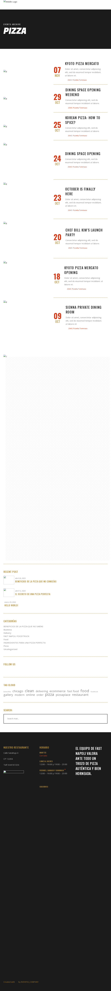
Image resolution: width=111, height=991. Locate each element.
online (30, 694)
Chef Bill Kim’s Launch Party (84, 232)
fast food (73, 691)
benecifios (7, 692)
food (84, 690)
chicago (17, 691)
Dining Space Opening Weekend (83, 92)
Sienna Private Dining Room (84, 309)
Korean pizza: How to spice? (82, 120)
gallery (8, 694)
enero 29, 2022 (10, 602)
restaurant (80, 694)
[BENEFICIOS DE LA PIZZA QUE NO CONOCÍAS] (9, 580)
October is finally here (80, 191)
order (40, 695)
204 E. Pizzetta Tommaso (77, 80)
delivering (42, 691)
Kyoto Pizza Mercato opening (81, 270)
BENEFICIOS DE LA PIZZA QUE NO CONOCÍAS (35, 581)
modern (20, 695)
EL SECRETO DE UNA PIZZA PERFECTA (32, 594)
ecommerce (58, 691)
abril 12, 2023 (20, 591)
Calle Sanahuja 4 (11, 752)
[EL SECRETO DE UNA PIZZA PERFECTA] (9, 592)
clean (29, 690)
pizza (49, 694)
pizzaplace (63, 694)
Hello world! (11, 605)
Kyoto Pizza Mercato (82, 63)
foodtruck (94, 692)
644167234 (13, 764)
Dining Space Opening (82, 153)
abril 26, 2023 (20, 578)
